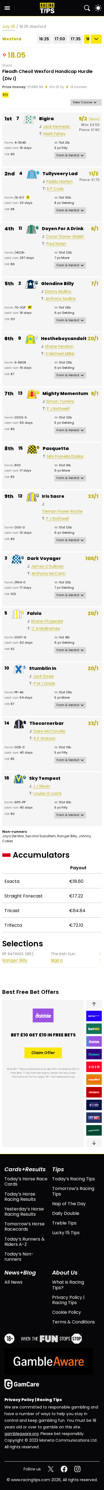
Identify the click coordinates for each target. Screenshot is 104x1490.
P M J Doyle (44, 683)
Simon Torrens (60, 401)
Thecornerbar (46, 723)
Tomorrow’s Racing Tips (73, 1191)
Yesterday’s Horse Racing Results (24, 1211)
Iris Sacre (53, 496)
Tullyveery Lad (60, 173)
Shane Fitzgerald (47, 621)
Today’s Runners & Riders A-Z (24, 1241)
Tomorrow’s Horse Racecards (24, 1226)
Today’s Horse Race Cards (25, 1181)
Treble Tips (64, 1223)
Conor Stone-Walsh (65, 236)
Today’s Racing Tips (73, 1178)
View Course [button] (82, 102)
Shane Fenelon (59, 346)
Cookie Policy (66, 1312)
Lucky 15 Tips (66, 1232)
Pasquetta (56, 448)
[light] (98, 8)
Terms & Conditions (73, 1322)
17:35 (76, 39)
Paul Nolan (56, 243)
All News (13, 1282)
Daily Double (65, 1213)
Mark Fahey (54, 133)
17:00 (60, 39)
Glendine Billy (57, 283)
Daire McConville (49, 731)
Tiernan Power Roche (62, 511)
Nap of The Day (69, 1203)
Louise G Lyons (48, 793)
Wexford (11, 39)
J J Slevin (41, 786)
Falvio (34, 613)
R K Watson (44, 738)
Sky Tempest (44, 778)
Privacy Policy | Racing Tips (68, 1300)
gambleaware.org (21, 1433)
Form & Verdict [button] (68, 155)
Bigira (46, 118)
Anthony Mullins (60, 298)
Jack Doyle (43, 676)
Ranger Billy (14, 960)
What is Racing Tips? (68, 1285)
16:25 (44, 39)
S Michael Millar (60, 353)
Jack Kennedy (56, 126)
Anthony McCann (48, 573)
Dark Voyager (44, 558)
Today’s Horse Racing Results (20, 1196)
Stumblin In (42, 668)
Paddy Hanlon (59, 181)
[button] (94, 1004)
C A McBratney (46, 628)
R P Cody (55, 188)
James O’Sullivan (47, 566)
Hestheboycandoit (64, 338)
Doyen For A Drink (63, 228)
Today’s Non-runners (19, 1256)
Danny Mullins (58, 291)
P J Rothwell (58, 408)
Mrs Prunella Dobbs (65, 456)
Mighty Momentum (65, 393)
